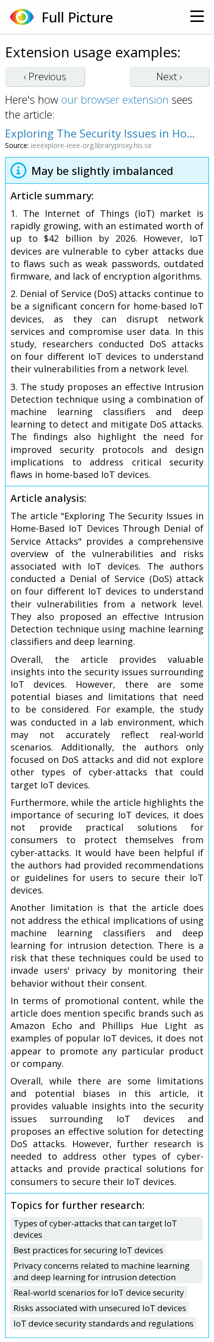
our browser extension (115, 99)
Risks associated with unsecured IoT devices (99, 1308)
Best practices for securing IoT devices (88, 1250)
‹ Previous (44, 76)
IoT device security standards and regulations (103, 1323)
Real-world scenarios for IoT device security (98, 1292)
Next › (169, 76)
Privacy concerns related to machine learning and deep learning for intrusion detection (101, 1271)
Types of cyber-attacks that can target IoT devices (95, 1228)
